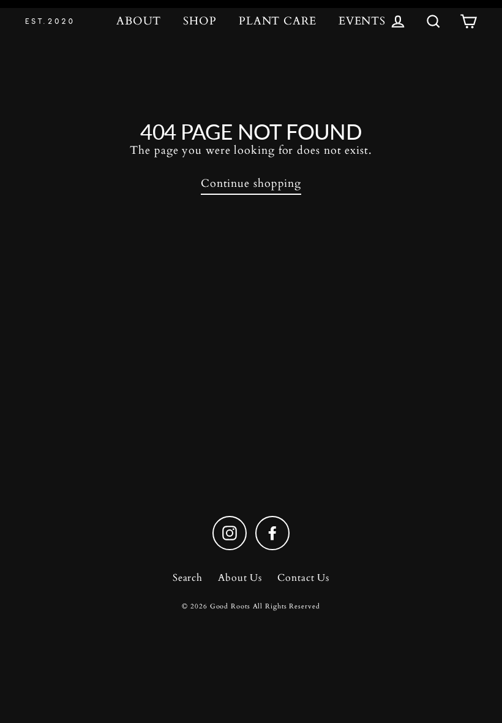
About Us (240, 578)
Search (188, 578)
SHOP (200, 21)
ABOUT (139, 21)
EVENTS (362, 21)
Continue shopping (251, 183)
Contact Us (303, 578)
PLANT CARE (278, 21)
